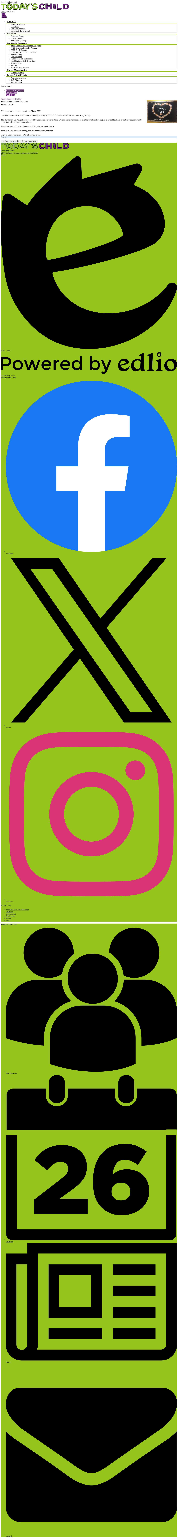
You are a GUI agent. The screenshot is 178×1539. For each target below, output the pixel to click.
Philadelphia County (18, 40)
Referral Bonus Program (20, 67)
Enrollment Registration (15, 90)
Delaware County (17, 36)
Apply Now (10, 95)
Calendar (9, 912)
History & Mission (18, 24)
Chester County (17, 38)
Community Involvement (20, 31)
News (8, 920)
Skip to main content (9, 2)
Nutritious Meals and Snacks (22, 59)
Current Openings (17, 73)
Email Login (10, 916)
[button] (11, 21)
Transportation (16, 57)
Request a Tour (11, 93)
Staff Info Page (16, 82)
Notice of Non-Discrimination (17, 910)
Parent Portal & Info (18, 78)
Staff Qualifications (18, 29)
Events (3, 137)
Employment (11, 914)
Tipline (8, 918)
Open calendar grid (29, 141)
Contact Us (15, 27)
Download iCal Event (31, 135)
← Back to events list (11, 141)
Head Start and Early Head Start (23, 61)
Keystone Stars (16, 63)
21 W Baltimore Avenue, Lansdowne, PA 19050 (19, 153)
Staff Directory (16, 80)
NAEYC (14, 65)
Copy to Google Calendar (11, 135)
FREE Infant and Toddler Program (24, 48)
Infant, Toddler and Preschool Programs (26, 46)
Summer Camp (16, 54)
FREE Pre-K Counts (19, 50)
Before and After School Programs (24, 52)
